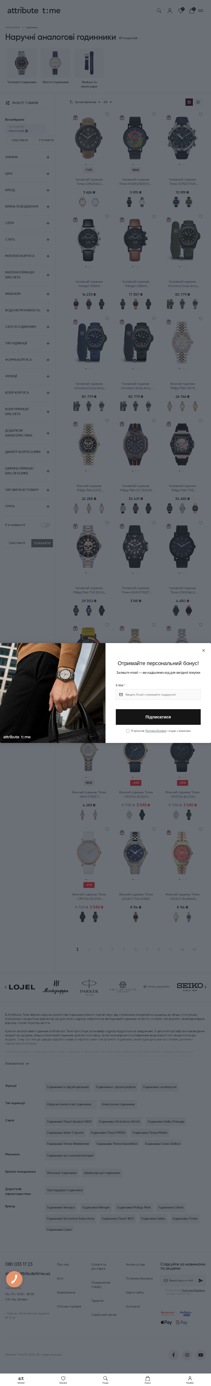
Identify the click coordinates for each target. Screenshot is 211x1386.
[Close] (203, 650)
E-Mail (120, 685)
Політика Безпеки (155, 730)
